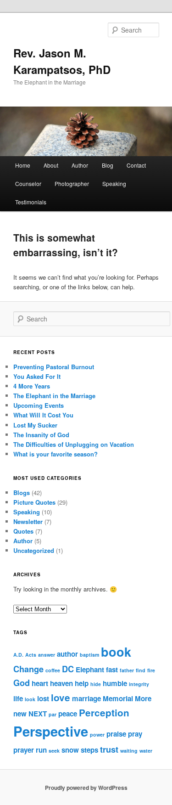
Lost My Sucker (35, 425)
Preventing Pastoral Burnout (53, 366)
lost (43, 698)
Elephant (90, 669)
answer (46, 654)
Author (80, 165)
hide (95, 684)
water (145, 750)
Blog (107, 165)
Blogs (21, 492)
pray (135, 734)
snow (70, 750)
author (67, 654)
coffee (52, 670)
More (143, 698)
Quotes (23, 531)
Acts (30, 654)
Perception (104, 712)
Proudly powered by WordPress (86, 787)
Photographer (72, 183)
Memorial (118, 698)
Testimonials (30, 202)
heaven (61, 683)
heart (40, 683)
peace (67, 714)
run (41, 750)
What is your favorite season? (55, 454)
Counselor (28, 183)
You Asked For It (37, 376)
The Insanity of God (41, 434)
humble (115, 683)
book (116, 651)
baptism (89, 654)
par (52, 714)
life (18, 698)
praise (116, 734)
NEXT (37, 714)
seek (54, 750)
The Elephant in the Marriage (54, 395)
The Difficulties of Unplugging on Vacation (73, 444)
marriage (86, 698)
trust (109, 749)
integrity (139, 684)
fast (112, 669)
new (20, 714)
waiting (129, 750)
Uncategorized (33, 550)
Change (28, 669)
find (140, 670)
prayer (23, 750)
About (51, 165)
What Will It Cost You (43, 415)
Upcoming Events (38, 405)
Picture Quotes (34, 502)
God (21, 682)
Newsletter (28, 521)
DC (68, 669)
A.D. (18, 654)
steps (89, 750)
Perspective (50, 731)
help (82, 683)
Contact (136, 165)
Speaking (114, 183)
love (60, 697)
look (30, 699)
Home (22, 165)
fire (151, 670)
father (127, 670)
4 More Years (31, 386)
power (97, 734)
